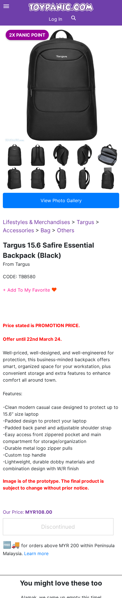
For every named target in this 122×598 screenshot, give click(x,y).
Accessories (18, 230)
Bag (46, 230)
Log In (55, 19)
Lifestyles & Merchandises (36, 222)
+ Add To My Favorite (30, 290)
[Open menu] (6, 6)
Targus (85, 222)
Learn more (36, 553)
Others (65, 230)
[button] (73, 19)
